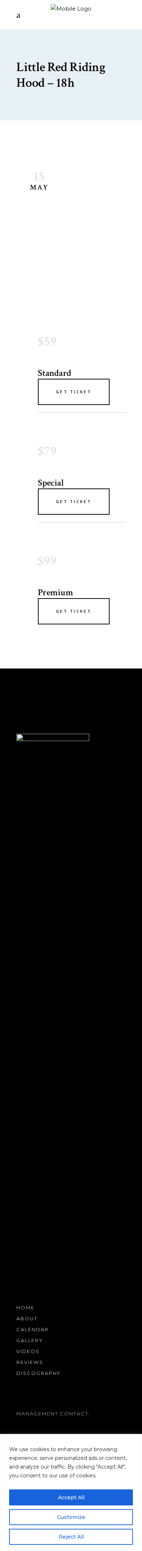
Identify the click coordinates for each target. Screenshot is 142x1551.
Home (25, 1307)
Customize (71, 1517)
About (27, 1318)
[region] (71, 1492)
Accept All (71, 1497)
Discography (38, 1373)
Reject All (71, 1537)
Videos (28, 1351)
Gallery (29, 1340)
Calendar (32, 1329)
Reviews (29, 1362)
